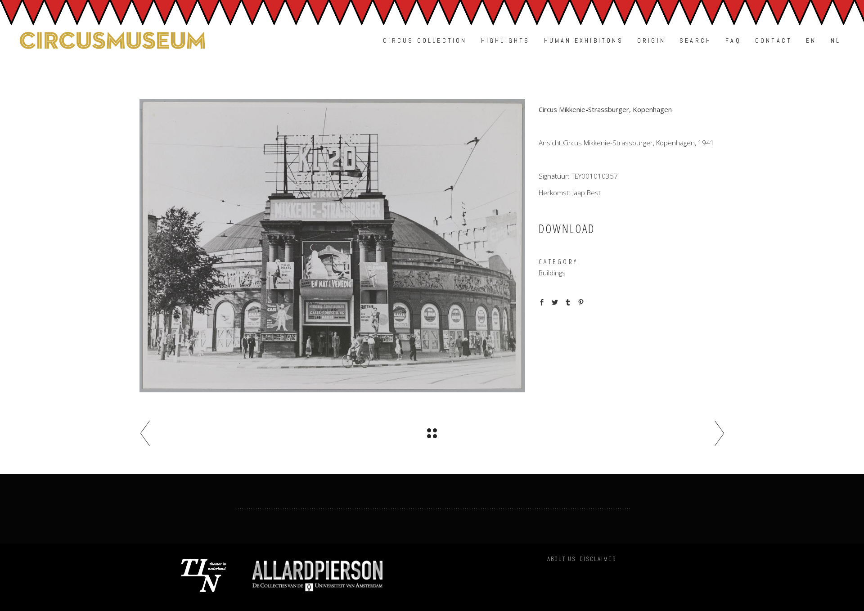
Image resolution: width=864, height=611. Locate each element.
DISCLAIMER (598, 559)
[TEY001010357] (332, 245)
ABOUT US (561, 559)
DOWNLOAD (567, 228)
